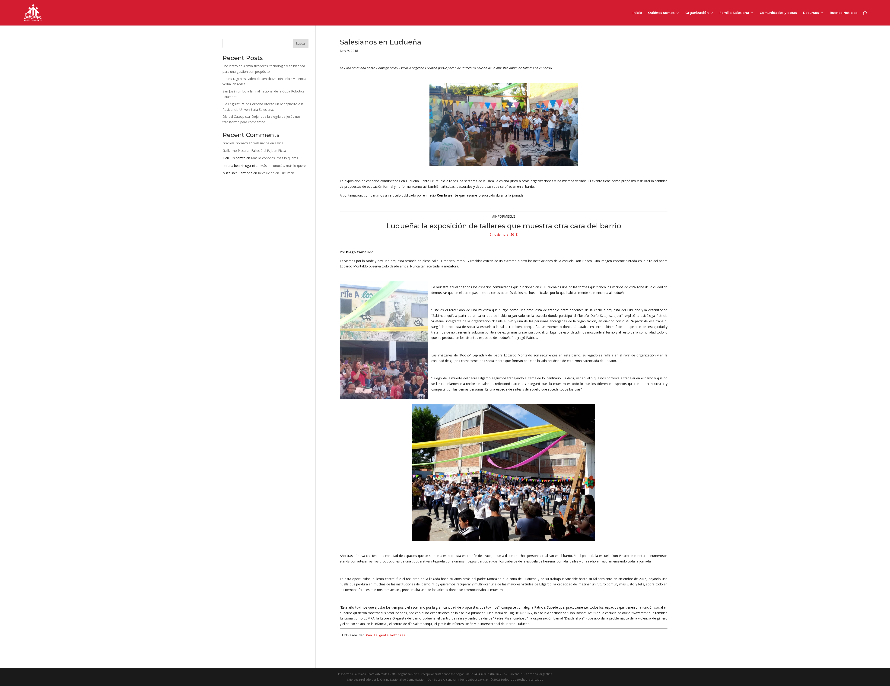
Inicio (637, 13)
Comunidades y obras (778, 13)
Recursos (811, 13)
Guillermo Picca (234, 150)
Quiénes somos (661, 13)
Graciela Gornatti (235, 143)
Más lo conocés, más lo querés (274, 158)
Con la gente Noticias (385, 635)
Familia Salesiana (734, 13)
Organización (697, 13)
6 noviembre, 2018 (504, 234)
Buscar (301, 43)
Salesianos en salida (268, 143)
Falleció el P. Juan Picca (268, 150)
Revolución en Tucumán (276, 173)
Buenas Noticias (844, 13)
